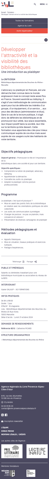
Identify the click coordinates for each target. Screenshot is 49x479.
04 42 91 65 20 (7, 406)
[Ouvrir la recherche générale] (35, 4)
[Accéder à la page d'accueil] (7, 4)
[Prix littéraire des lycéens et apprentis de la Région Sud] (11, 451)
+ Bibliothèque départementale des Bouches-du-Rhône (22, 340)
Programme (9, 194)
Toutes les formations (24, 21)
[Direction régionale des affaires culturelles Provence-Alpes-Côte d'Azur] (37, 473)
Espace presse (7, 431)
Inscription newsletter (13, 421)
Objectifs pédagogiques (16, 151)
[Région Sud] (11, 473)
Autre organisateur (24, 31)
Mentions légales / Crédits (13, 434)
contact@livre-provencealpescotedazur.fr (18, 408)
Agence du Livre (24, 26)
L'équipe (4, 428)
